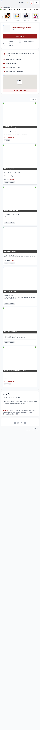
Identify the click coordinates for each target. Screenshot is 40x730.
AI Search (23, 2)
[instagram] (18, 423)
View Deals (20, 36)
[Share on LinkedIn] (10, 45)
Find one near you (16, 29)
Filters (33, 99)
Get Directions (21, 90)
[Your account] (31, 3)
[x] (22, 423)
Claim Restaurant (28, 41)
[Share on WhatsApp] (13, 45)
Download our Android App (14, 71)
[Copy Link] (16, 45)
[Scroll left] (2, 16)
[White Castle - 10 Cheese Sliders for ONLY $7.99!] (20, 9)
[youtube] (25, 423)
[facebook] (15, 423)
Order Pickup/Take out (13, 59)
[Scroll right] (37, 16)
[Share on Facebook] (4, 45)
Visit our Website (11, 63)
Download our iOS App (13, 67)
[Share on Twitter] (7, 45)
